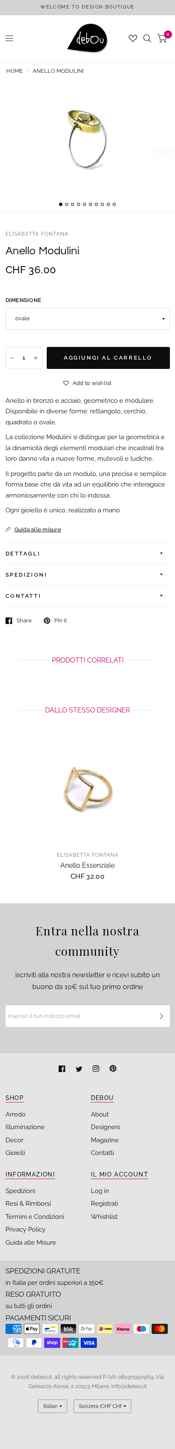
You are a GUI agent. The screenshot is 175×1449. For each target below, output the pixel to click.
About (100, 1114)
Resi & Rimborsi (28, 1203)
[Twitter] (80, 1070)
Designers (105, 1127)
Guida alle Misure (31, 1242)
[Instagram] (97, 1070)
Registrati (104, 1203)
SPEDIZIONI (27, 575)
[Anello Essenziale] (88, 789)
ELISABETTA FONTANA (37, 234)
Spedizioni (20, 1191)
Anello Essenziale (87, 865)
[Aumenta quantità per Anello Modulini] (35, 357)
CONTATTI (24, 596)
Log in (100, 1191)
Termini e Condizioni (35, 1217)
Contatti (102, 1153)
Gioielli (15, 1153)
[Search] (147, 38)
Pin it (60, 620)
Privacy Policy (25, 1229)
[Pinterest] (113, 1070)
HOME (14, 71)
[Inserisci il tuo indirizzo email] (161, 1016)
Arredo (15, 1114)
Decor (14, 1140)
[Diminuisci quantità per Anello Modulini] (12, 357)
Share (24, 620)
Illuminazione (25, 1127)
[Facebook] (63, 1070)
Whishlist (104, 1217)
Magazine (105, 1140)
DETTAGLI (23, 553)
